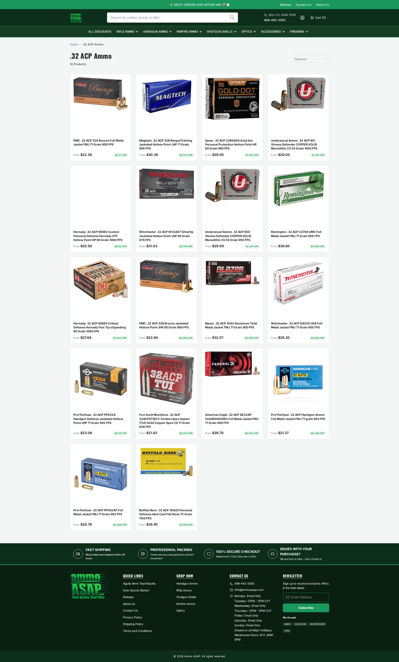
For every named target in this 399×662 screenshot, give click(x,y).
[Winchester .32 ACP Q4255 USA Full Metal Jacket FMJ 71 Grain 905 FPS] (298, 283)
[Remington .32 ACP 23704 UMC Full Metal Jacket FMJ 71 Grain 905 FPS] (298, 188)
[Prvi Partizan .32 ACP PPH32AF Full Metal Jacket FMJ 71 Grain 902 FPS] (100, 474)
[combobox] (172, 17)
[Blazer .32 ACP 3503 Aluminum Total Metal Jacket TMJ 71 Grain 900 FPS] (232, 273)
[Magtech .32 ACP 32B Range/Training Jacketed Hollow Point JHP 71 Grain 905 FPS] (166, 96)
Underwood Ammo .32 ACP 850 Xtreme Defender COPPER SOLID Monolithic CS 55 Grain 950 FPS (228, 236)
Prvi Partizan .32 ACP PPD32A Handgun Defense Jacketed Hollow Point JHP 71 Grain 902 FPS (98, 419)
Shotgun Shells (220, 31)
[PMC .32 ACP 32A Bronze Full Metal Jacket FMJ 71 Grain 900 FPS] (100, 94)
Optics (246, 31)
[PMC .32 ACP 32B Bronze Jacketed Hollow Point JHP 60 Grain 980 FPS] (166, 276)
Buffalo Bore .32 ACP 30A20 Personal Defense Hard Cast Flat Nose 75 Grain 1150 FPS (165, 514)
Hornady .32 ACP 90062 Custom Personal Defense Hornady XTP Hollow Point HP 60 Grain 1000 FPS (97, 236)
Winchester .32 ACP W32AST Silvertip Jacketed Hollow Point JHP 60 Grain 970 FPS (166, 236)
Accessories (271, 31)
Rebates (285, 4)
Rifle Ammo (125, 31)
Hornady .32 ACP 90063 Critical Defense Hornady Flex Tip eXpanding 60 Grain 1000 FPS (99, 327)
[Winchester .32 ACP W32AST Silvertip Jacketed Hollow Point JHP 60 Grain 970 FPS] (166, 183)
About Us (322, 4)
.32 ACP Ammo (92, 44)
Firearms (297, 31)
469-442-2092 (275, 20)
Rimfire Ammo (187, 31)
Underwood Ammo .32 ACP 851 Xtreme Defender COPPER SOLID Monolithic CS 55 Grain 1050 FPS (294, 144)
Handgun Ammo (155, 31)
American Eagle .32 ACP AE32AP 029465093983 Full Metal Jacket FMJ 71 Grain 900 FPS (232, 419)
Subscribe (306, 608)
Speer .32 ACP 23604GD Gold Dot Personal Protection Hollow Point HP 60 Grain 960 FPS (231, 144)
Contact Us (304, 4)
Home (74, 44)
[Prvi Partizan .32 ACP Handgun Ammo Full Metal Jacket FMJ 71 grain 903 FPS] (298, 378)
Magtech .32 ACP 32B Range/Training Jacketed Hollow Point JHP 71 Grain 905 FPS (165, 144)
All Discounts (99, 31)
